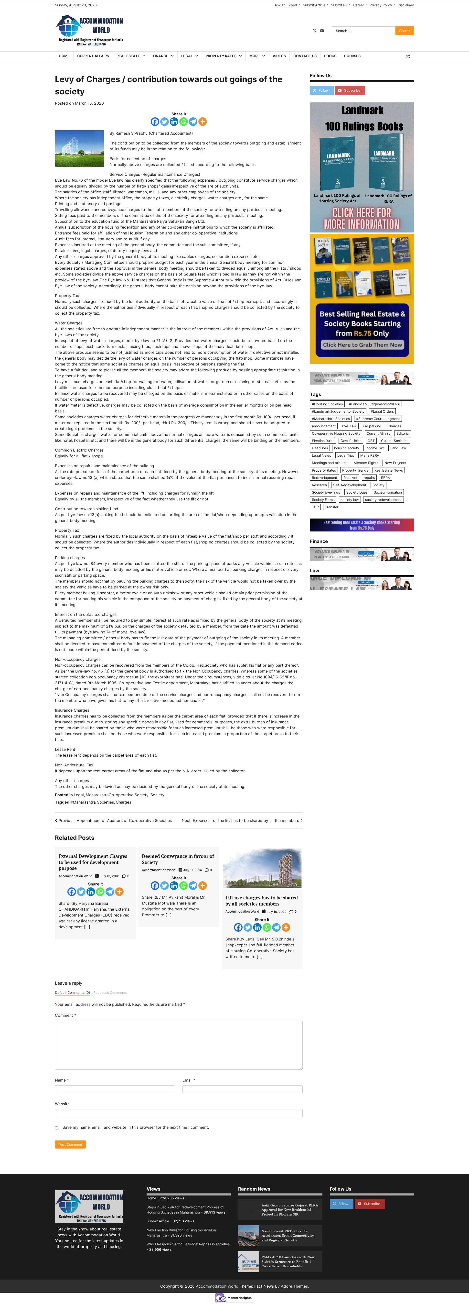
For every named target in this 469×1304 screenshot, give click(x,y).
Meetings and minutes (329, 463)
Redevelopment (324, 477)
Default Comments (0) (72, 993)
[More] (202, 121)
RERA (385, 477)
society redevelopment (383, 499)
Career (358, 5)
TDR (315, 507)
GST (371, 441)
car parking (372, 426)
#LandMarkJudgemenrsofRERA (374, 404)
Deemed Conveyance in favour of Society (178, 859)
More (254, 56)
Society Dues (356, 492)
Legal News (321, 455)
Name (62, 1080)
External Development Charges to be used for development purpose (93, 862)
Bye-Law (349, 426)
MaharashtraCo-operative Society (117, 794)
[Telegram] (193, 121)
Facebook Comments (110, 993)
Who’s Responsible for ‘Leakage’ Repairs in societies (188, 1244)
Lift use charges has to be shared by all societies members (261, 901)
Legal (187, 56)
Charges (123, 802)
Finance (160, 56)
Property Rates (221, 56)
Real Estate (128, 56)
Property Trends (355, 470)
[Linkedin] (174, 121)
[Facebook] (155, 121)
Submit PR (339, 5)
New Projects (395, 463)
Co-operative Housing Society (336, 433)
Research (319, 485)
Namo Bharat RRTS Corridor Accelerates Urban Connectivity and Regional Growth (288, 1235)
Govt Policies (351, 441)
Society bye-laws (326, 492)
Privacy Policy (381, 5)
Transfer (331, 507)
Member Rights (366, 463)
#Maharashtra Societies (92, 802)
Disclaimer (406, 5)
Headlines (320, 448)
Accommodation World (75, 876)
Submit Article (314, 5)
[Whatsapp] (183, 121)
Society (157, 794)
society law (350, 499)
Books (330, 56)
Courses (352, 56)
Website (62, 1103)
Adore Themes (294, 1286)
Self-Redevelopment (349, 485)
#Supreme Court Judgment (378, 419)
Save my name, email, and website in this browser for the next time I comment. (136, 1127)
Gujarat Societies (394, 441)
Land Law (398, 448)
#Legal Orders (382, 411)
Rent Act (350, 477)
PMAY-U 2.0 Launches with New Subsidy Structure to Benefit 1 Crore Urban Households (288, 1261)
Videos (279, 56)
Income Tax (374, 448)
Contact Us (305, 56)
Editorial (402, 433)
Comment (65, 1015)
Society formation (388, 492)
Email (189, 1080)
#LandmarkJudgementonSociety (338, 411)
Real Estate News (388, 470)
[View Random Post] (408, 56)
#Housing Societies (327, 404)
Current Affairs (93, 56)
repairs (369, 477)
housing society (346, 448)
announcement (324, 426)
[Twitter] (164, 121)
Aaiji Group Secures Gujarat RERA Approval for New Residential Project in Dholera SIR (290, 1209)
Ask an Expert (286, 5)
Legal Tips (345, 455)
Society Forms (323, 499)
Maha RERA (369, 455)
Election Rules (323, 441)
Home (64, 56)
